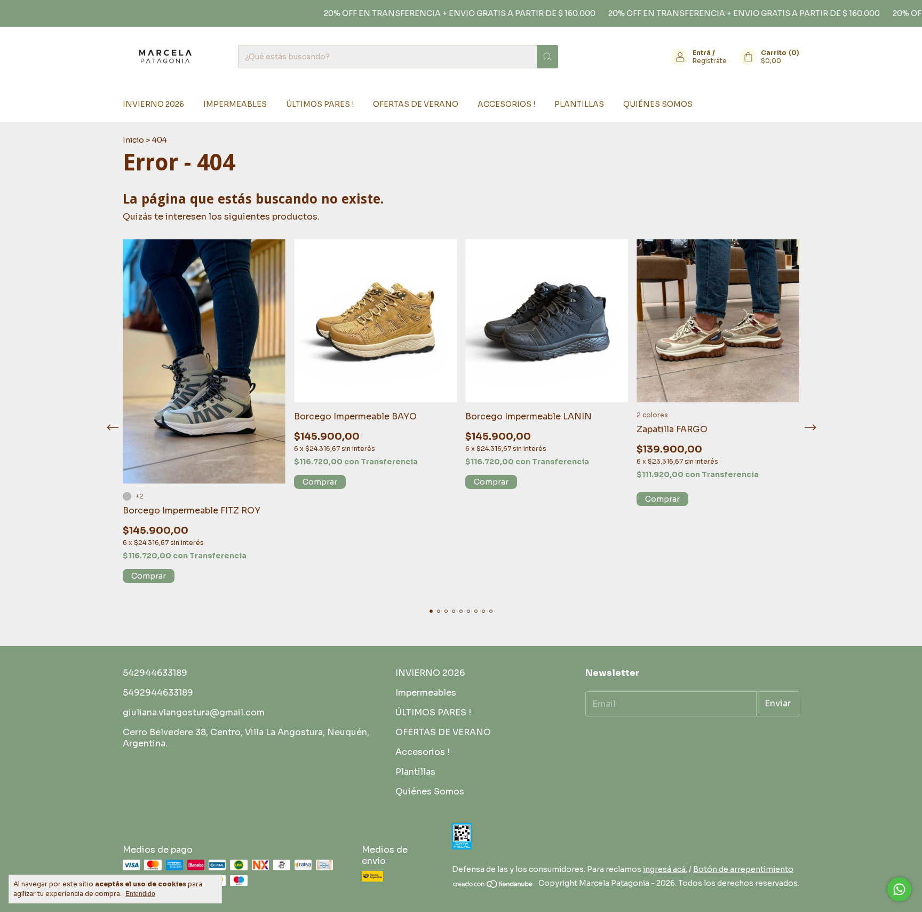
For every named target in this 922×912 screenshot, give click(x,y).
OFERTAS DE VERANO (415, 104)
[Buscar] (547, 56)
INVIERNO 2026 (153, 104)
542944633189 (155, 673)
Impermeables (235, 104)
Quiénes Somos (658, 104)
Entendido (140, 894)
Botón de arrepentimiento (743, 869)
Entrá (702, 53)
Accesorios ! (506, 104)
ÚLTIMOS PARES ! (320, 104)
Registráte (710, 61)
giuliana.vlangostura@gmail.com (194, 712)
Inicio (133, 140)
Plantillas (579, 104)
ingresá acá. (665, 869)
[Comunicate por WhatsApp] (899, 889)
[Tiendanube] (493, 886)
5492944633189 (158, 692)
